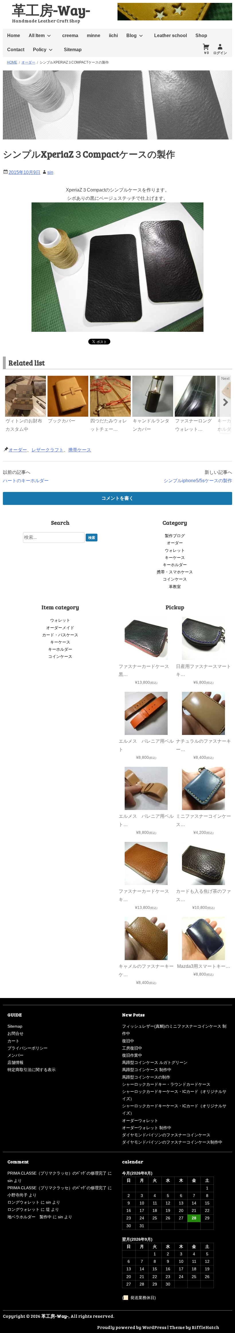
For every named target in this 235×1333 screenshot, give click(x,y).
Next (225, 378)
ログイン (220, 53)
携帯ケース (79, 449)
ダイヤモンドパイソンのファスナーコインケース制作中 (172, 1142)
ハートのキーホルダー (26, 480)
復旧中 (128, 1041)
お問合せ (15, 1033)
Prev (10, 378)
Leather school (170, 35)
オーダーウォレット (140, 1120)
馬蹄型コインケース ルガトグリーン (154, 1062)
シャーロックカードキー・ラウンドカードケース (166, 1084)
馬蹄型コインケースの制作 (146, 1077)
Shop (201, 35)
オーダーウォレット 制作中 (146, 1127)
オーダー (18, 449)
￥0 (206, 53)
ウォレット (175, 550)
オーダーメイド (60, 627)
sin (50, 172)
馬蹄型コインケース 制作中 (146, 1069)
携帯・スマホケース (175, 572)
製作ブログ (175, 535)
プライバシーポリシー (27, 1048)
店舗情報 (15, 1062)
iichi (113, 35)
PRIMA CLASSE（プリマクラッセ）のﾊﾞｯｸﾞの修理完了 (57, 1173)
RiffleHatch (205, 1327)
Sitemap (73, 49)
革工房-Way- (51, 9)
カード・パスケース (60, 635)
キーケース (175, 557)
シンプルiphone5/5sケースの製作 (198, 480)
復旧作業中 (132, 1055)
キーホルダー (175, 564)
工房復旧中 (132, 1048)
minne (93, 35)
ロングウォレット (23, 1202)
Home (13, 35)
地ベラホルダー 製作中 (29, 1217)
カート (13, 1041)
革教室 (175, 586)
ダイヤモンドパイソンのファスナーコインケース (166, 1135)
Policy (39, 49)
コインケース (175, 579)
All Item (37, 35)
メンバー (15, 1055)
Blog (131, 35)
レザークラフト (48, 449)
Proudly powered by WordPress (132, 1327)
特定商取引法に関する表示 (31, 1069)
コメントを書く (117, 498)
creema (70, 35)
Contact (15, 49)
